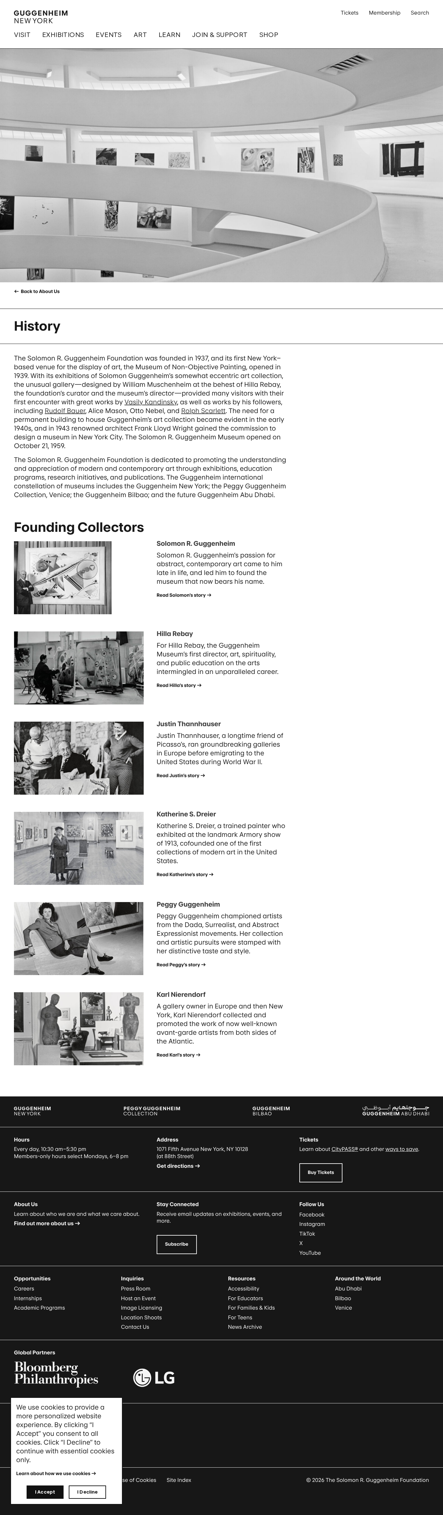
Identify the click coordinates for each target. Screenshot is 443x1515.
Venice (343, 1307)
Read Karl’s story (176, 1055)
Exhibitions (63, 35)
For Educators (245, 1298)
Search (420, 12)
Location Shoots (141, 1317)
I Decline (87, 1492)
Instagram (312, 1224)
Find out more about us (44, 1223)
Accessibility (243, 1288)
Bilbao (343, 1298)
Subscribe (176, 1244)
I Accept (45, 1492)
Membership (385, 12)
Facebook (312, 1214)
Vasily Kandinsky (151, 402)
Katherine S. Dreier (186, 814)
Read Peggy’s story (178, 965)
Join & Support (220, 35)
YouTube (310, 1253)
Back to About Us (40, 291)
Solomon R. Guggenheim (196, 543)
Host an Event (138, 1298)
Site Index (179, 1480)
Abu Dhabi (348, 1288)
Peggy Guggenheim (188, 904)
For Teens (240, 1317)
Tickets (350, 12)
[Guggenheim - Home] (40, 16)
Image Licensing (141, 1307)
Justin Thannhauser (189, 724)
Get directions (175, 1166)
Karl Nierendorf (181, 994)
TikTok (307, 1233)
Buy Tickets (321, 1172)
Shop (269, 35)
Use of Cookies (137, 1480)
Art (140, 35)
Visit (22, 35)
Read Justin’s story (178, 775)
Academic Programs (39, 1307)
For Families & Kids (251, 1307)
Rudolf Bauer (65, 411)
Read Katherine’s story (182, 874)
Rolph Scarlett (203, 411)
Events (109, 35)
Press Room (135, 1288)
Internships (28, 1298)
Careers (24, 1288)
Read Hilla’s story (176, 685)
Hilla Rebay (175, 634)
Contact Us (135, 1327)
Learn (169, 35)
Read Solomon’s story (181, 595)
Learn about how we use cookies (53, 1473)
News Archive (245, 1327)
